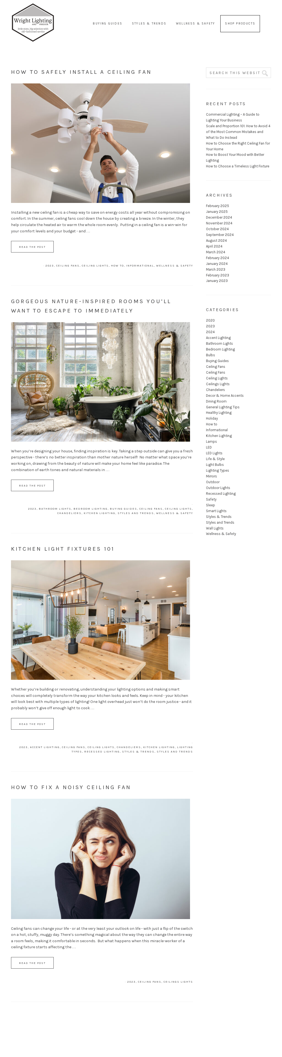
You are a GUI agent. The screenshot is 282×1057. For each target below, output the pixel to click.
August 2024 (216, 240)
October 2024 (217, 229)
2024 (210, 332)
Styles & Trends (138, 751)
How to (117, 265)
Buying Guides (123, 508)
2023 (49, 265)
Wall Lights (215, 528)
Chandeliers (69, 513)
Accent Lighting (45, 747)
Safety (211, 499)
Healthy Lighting (219, 413)
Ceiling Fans (68, 265)
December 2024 (219, 217)
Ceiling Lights (95, 265)
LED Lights (214, 453)
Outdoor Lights (218, 488)
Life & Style (215, 459)
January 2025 (217, 212)
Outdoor (212, 482)
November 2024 (219, 223)
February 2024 (217, 258)
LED (209, 447)
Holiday (212, 418)
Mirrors (211, 476)
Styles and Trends (136, 513)
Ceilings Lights (178, 981)
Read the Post (32, 247)
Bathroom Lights (55, 508)
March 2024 (215, 252)
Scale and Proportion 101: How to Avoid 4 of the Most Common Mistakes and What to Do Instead (238, 132)
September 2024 (220, 235)
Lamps (211, 441)
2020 (210, 320)
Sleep (210, 505)
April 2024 (214, 246)
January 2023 (217, 281)
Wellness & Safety (174, 265)
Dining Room (216, 401)
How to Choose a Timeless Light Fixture (237, 166)
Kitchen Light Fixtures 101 (63, 548)
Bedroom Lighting (91, 508)
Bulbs (210, 355)
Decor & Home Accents (225, 395)
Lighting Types (217, 470)
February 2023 (217, 275)
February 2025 (217, 206)
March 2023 (215, 269)
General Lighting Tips (223, 407)
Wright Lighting (33, 11)
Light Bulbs (215, 465)
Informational (140, 265)
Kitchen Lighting (99, 513)
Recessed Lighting (102, 751)
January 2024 (217, 264)
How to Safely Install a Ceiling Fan (81, 72)
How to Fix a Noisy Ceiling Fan (71, 787)
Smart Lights (216, 511)
